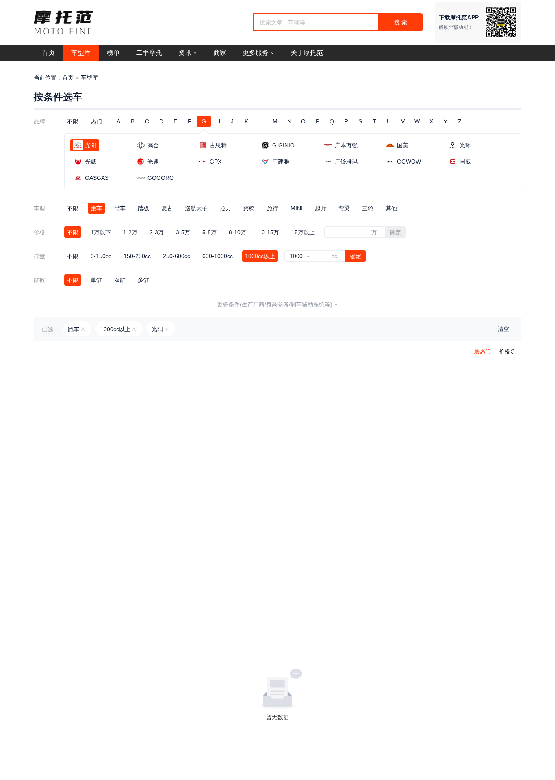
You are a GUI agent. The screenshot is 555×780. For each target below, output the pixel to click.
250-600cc (176, 256)
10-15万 (268, 232)
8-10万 (237, 232)
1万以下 (101, 232)
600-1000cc (217, 256)
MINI (297, 208)
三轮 (367, 208)
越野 (320, 208)
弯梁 (344, 208)
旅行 (272, 208)
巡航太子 (196, 208)
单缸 (96, 280)
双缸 (120, 280)
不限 (72, 121)
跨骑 (249, 208)
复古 (167, 208)
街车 (120, 208)
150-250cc (137, 256)
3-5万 (183, 232)
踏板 (143, 208)
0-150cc (101, 256)
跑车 (96, 208)
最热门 (482, 351)
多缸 (143, 280)
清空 (503, 328)
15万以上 (303, 232)
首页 (68, 77)
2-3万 (157, 232)
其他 (391, 208)
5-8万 (209, 232)
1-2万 (130, 232)
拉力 (225, 208)
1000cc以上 (260, 256)
